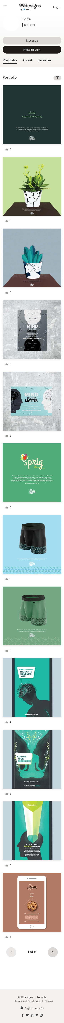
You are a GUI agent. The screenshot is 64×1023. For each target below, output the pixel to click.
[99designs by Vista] (30, 7)
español (39, 1008)
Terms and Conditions (27, 1001)
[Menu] (5, 7)
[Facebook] (22, 1015)
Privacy (49, 1001)
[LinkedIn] (32, 1015)
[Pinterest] (36, 1015)
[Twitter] (27, 1015)
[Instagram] (41, 1015)
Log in (57, 7)
